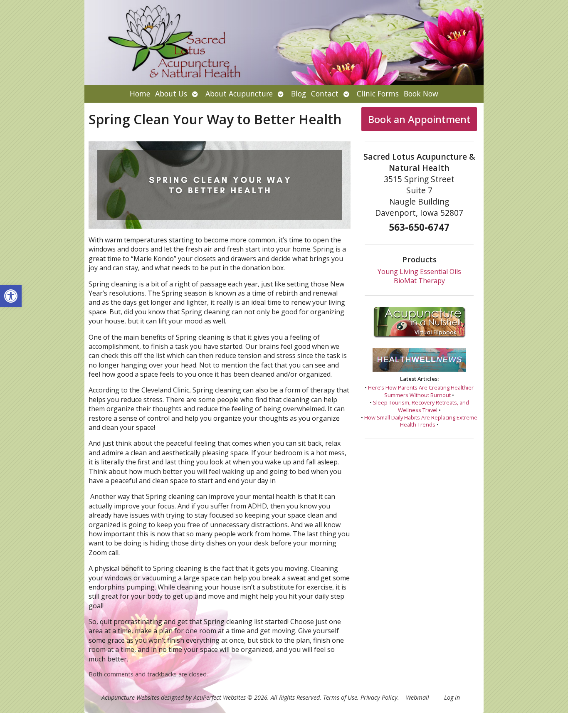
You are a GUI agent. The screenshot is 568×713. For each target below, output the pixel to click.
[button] (11, 296)
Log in (452, 697)
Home (140, 94)
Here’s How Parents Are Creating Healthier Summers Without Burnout (421, 391)
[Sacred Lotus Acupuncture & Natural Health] (284, 42)
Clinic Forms (378, 94)
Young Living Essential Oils (419, 271)
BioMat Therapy (419, 280)
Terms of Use (340, 697)
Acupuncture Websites (130, 697)
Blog (298, 94)
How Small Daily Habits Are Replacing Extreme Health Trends (420, 421)
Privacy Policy (379, 697)
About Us (171, 94)
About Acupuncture (239, 94)
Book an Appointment (419, 119)
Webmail (417, 697)
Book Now (421, 94)
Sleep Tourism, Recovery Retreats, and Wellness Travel (421, 406)
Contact (324, 94)
